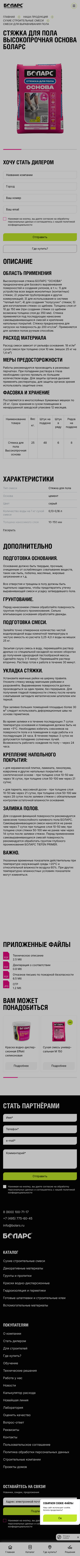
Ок (60, 1518)
